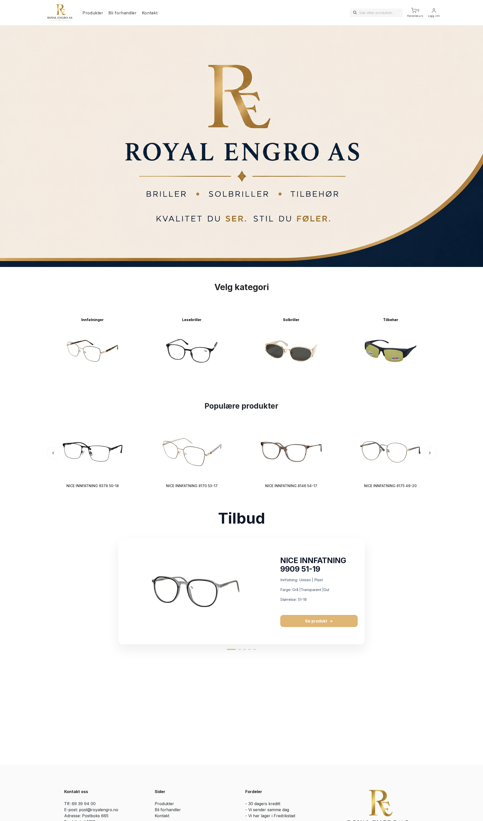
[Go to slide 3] (244, 649)
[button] (53, 453)
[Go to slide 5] (254, 649)
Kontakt (149, 12)
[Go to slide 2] (239, 649)
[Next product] (370, 591)
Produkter (93, 12)
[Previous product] (113, 591)
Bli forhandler (122, 12)
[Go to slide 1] (231, 649)
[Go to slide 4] (249, 649)
